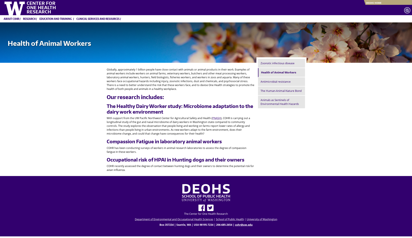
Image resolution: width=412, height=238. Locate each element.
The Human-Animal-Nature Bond (281, 91)
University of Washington (262, 219)
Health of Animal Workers (278, 72)
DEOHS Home (373, 2)
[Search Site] (407, 10)
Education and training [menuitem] (55, 18)
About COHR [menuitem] (11, 18)
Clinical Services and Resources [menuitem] (98, 18)
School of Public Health (230, 219)
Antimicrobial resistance (276, 81)
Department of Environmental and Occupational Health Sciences (174, 219)
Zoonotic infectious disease (278, 63)
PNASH (216, 118)
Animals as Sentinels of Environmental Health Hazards (280, 102)
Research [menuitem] (29, 18)
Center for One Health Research (41, 7)
